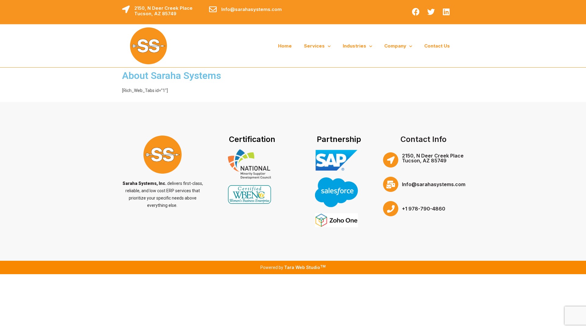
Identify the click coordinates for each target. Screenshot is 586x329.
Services (314, 46)
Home (285, 46)
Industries (354, 46)
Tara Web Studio (305, 267)
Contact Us (437, 46)
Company (395, 46)
